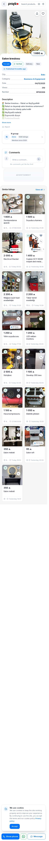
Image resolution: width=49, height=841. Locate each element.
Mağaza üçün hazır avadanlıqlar (12, 299)
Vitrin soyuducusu (11, 336)
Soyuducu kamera (34, 220)
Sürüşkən (8, 375)
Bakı (43, 74)
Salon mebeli (9, 452)
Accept (15, 826)
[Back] (4, 3)
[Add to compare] (18, 202)
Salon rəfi (30, 452)
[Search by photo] (39, 4)
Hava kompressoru (12, 414)
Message (38, 836)
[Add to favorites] (43, 13)
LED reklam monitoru (31, 337)
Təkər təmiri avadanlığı (31, 299)
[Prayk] (13, 4)
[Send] (39, 159)
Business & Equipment (34, 79)
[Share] (37, 13)
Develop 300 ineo (34, 375)
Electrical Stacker (11, 259)
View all (39, 190)
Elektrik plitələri (32, 414)
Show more (6, 122)
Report (7, 127)
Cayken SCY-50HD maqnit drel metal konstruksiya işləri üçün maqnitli (34, 263)
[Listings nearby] (43, 4)
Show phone (12, 836)
